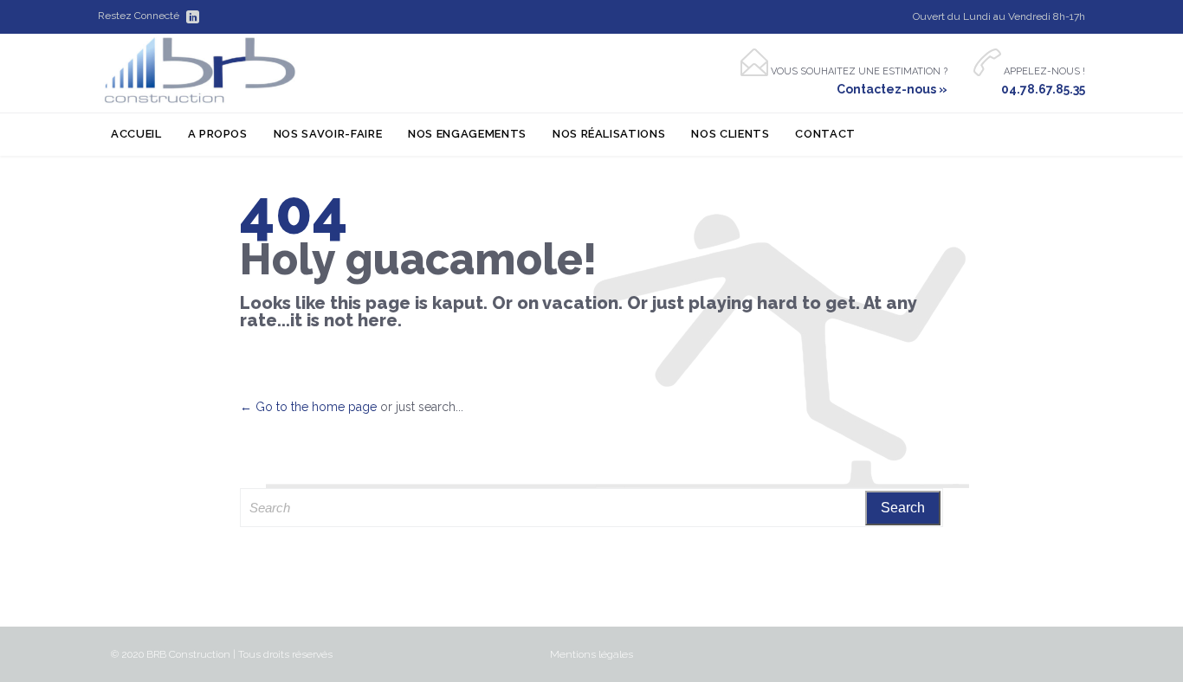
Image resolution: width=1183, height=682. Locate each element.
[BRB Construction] (200, 70)
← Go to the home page (308, 407)
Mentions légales (591, 654)
